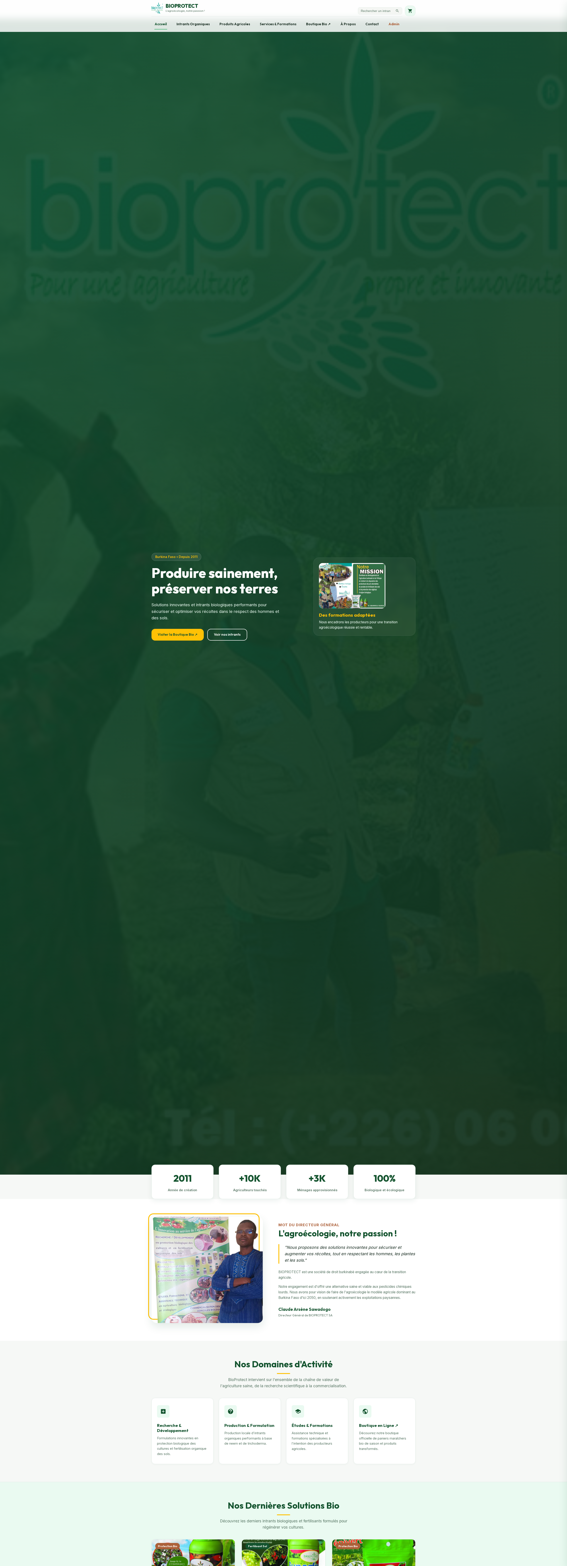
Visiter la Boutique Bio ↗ (178, 634)
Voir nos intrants (227, 634)
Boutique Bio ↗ (318, 24)
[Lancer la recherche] (397, 11)
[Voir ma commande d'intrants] (410, 11)
